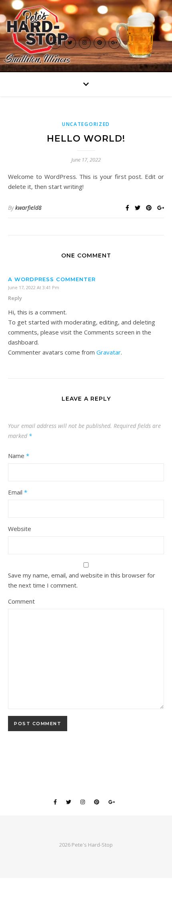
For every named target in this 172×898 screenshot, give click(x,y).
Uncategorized (86, 124)
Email (17, 492)
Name (18, 456)
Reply (15, 298)
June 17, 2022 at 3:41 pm (33, 287)
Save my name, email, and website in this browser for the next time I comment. (81, 580)
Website (19, 529)
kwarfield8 (28, 207)
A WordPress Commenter (52, 279)
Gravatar (108, 352)
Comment (21, 601)
